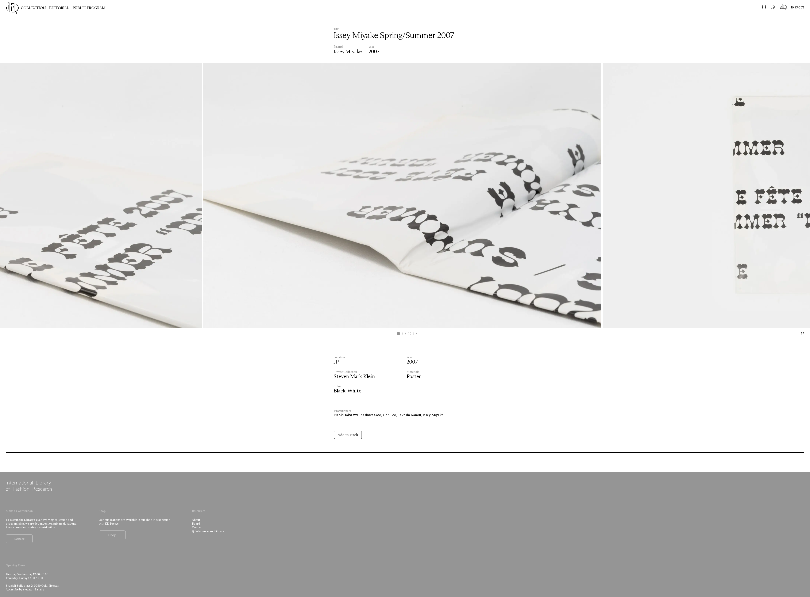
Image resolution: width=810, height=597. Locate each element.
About (196, 520)
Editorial (59, 7)
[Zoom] (802, 333)
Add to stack (348, 434)
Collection (33, 7)
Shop (112, 535)
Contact (197, 527)
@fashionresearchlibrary (208, 531)
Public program (89, 7)
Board (196, 523)
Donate (19, 539)
